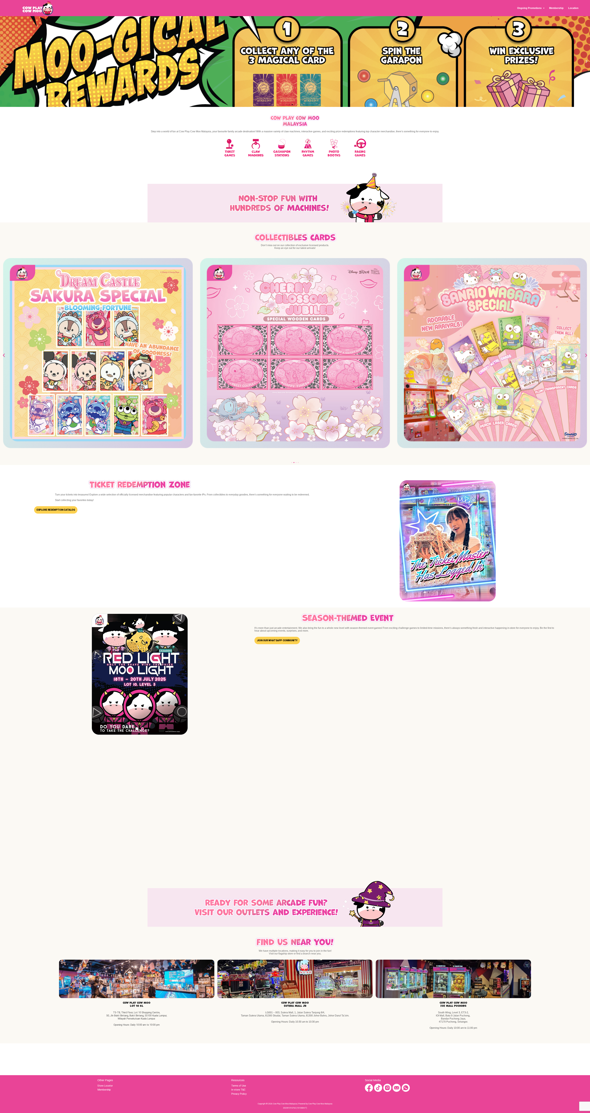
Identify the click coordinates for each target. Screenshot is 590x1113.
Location (573, 8)
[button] (3, 62)
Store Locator (105, 1085)
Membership (556, 8)
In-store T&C (238, 1089)
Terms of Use (238, 1085)
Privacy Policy (239, 1093)
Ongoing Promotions (529, 8)
